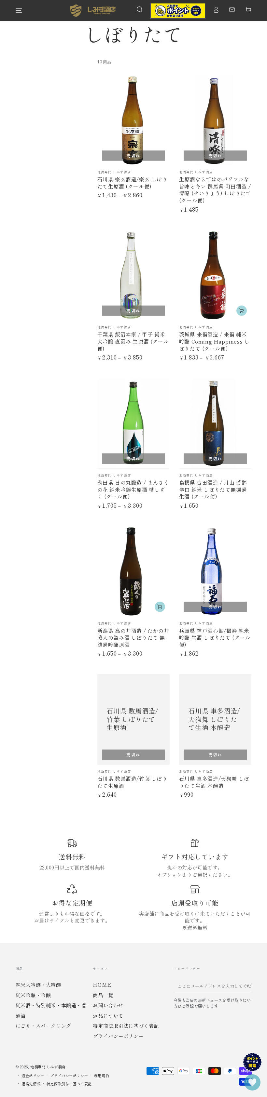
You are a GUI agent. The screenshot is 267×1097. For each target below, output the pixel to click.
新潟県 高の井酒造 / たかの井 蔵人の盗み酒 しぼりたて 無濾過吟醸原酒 (133, 637)
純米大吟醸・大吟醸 (38, 984)
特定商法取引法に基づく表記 (126, 1025)
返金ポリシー (32, 1075)
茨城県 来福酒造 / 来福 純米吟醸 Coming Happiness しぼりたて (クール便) (214, 341)
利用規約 (101, 1075)
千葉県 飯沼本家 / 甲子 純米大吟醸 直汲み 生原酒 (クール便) (133, 341)
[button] (140, 10)
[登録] (246, 986)
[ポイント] (178, 11)
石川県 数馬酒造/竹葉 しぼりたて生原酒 (132, 782)
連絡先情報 (30, 1083)
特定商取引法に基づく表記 (69, 1083)
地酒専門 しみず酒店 (47, 1066)
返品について (108, 1015)
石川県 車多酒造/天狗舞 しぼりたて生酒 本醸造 (214, 782)
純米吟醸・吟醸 (33, 995)
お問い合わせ (108, 1005)
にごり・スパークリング (43, 1025)
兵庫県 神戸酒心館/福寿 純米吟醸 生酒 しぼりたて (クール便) (215, 637)
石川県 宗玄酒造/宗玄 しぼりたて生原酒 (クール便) (132, 182)
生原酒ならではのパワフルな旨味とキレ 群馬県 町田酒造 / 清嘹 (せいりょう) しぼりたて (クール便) (215, 189)
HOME (102, 984)
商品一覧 (103, 995)
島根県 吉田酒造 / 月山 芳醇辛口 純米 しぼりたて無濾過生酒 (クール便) (213, 489)
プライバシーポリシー (118, 1035)
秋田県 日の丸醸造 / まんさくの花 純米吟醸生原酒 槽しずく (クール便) (133, 489)
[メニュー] (19, 11)
